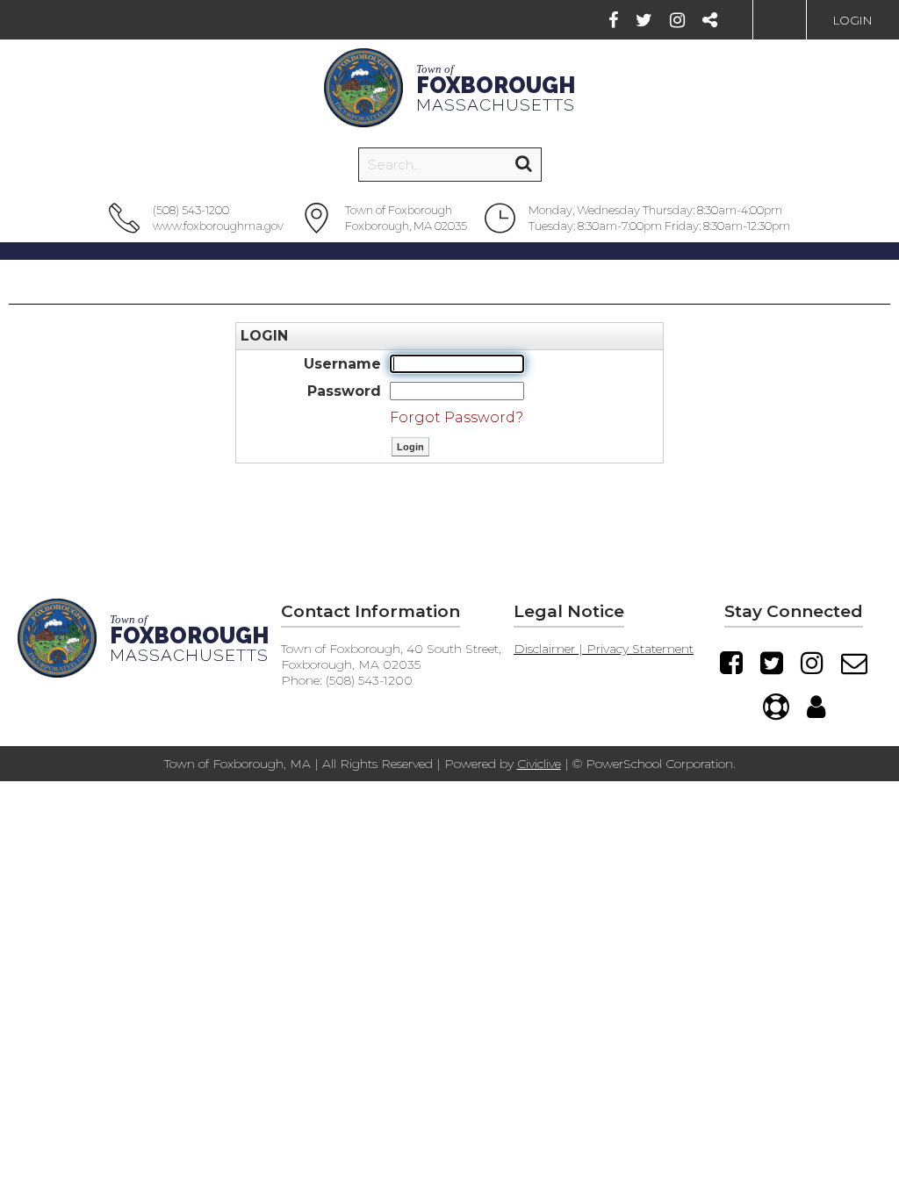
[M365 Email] (854, 663)
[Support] (776, 707)
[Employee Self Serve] (816, 707)
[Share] (710, 20)
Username (342, 363)
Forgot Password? (456, 417)
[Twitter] (644, 20)
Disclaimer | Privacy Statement (604, 649)
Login (853, 20)
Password (344, 391)
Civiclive (539, 764)
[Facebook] (613, 20)
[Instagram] (677, 20)
